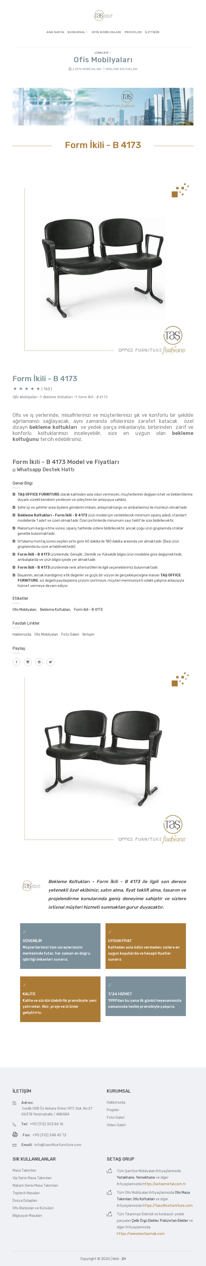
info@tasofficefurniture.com (57, 1145)
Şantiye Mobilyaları (140, 1171)
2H (123, 1259)
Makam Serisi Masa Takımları (35, 1185)
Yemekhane (145, 1177)
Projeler (133, 32)
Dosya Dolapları (25, 1200)
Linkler (102, 52)
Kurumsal (77, 32)
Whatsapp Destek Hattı (45, 470)
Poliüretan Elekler (174, 1221)
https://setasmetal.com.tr (164, 1184)
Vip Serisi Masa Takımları (32, 1178)
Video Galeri (116, 1125)
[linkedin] (39, 662)
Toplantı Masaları (26, 1193)
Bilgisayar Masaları (27, 1216)
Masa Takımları (24, 1170)
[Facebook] (16, 662)
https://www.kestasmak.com (141, 1234)
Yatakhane (125, 1177)
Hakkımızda (22, 634)
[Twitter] (50, 662)
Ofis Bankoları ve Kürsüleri (33, 1208)
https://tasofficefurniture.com (167, 1206)
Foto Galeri (70, 634)
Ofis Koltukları (144, 1199)
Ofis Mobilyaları (106, 32)
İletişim (152, 32)
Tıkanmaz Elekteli (139, 1214)
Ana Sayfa (55, 32)
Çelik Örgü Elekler (145, 1221)
